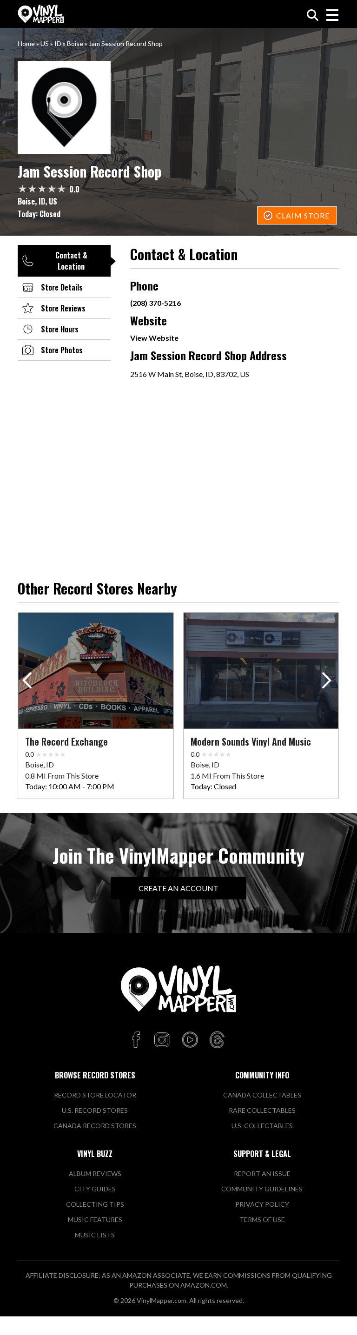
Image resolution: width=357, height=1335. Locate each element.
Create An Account (178, 888)
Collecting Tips (95, 1204)
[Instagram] (161, 1040)
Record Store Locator (95, 1095)
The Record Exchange (66, 741)
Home (26, 43)
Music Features (95, 1219)
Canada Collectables (262, 1095)
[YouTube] (189, 1040)
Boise (75, 43)
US (44, 43)
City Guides (95, 1189)
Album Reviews (95, 1173)
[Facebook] (137, 1040)
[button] (328, 682)
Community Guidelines (262, 1189)
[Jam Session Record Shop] (178, 107)
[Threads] (217, 1040)
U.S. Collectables (262, 1126)
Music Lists (95, 1235)
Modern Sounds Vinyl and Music (251, 741)
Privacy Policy (262, 1204)
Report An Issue (262, 1173)
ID (57, 43)
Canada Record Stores (94, 1126)
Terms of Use (262, 1219)
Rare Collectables (262, 1110)
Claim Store (303, 215)
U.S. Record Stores (95, 1110)
